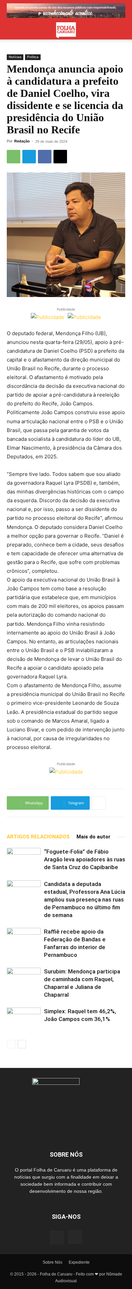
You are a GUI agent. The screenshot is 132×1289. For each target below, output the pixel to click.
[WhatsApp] (13, 156)
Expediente (79, 1262)
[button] (11, 30)
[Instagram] (75, 1237)
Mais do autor (93, 837)
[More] (99, 803)
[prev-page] (11, 1044)
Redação (22, 141)
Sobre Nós (52, 1262)
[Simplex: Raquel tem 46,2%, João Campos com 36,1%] (24, 1019)
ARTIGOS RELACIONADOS (38, 837)
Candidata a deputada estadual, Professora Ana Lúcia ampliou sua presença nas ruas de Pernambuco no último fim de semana (84, 899)
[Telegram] (29, 156)
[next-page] (22, 1044)
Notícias (15, 57)
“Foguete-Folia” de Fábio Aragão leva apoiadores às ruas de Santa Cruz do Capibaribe (84, 859)
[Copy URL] (60, 156)
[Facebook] (44, 156)
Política (33, 57)
